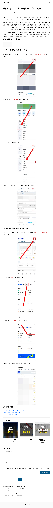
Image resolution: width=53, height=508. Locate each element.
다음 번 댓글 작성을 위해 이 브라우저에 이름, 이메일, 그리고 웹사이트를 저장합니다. (26, 468)
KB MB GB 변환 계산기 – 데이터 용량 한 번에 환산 (13, 488)
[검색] (20, 479)
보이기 (9, 44)
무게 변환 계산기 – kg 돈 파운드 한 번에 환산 (12, 495)
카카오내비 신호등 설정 (26, 439)
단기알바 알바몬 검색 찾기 (11, 414)
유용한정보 (17, 12)
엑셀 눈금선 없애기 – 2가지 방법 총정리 (42, 439)
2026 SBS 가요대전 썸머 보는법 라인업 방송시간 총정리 (15, 486)
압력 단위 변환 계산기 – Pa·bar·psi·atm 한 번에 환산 (14, 493)
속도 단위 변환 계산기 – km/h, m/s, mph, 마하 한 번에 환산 (16, 491)
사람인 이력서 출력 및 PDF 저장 (12, 412)
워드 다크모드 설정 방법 (10, 439)
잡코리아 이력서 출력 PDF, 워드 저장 (14, 410)
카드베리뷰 (6, 3)
